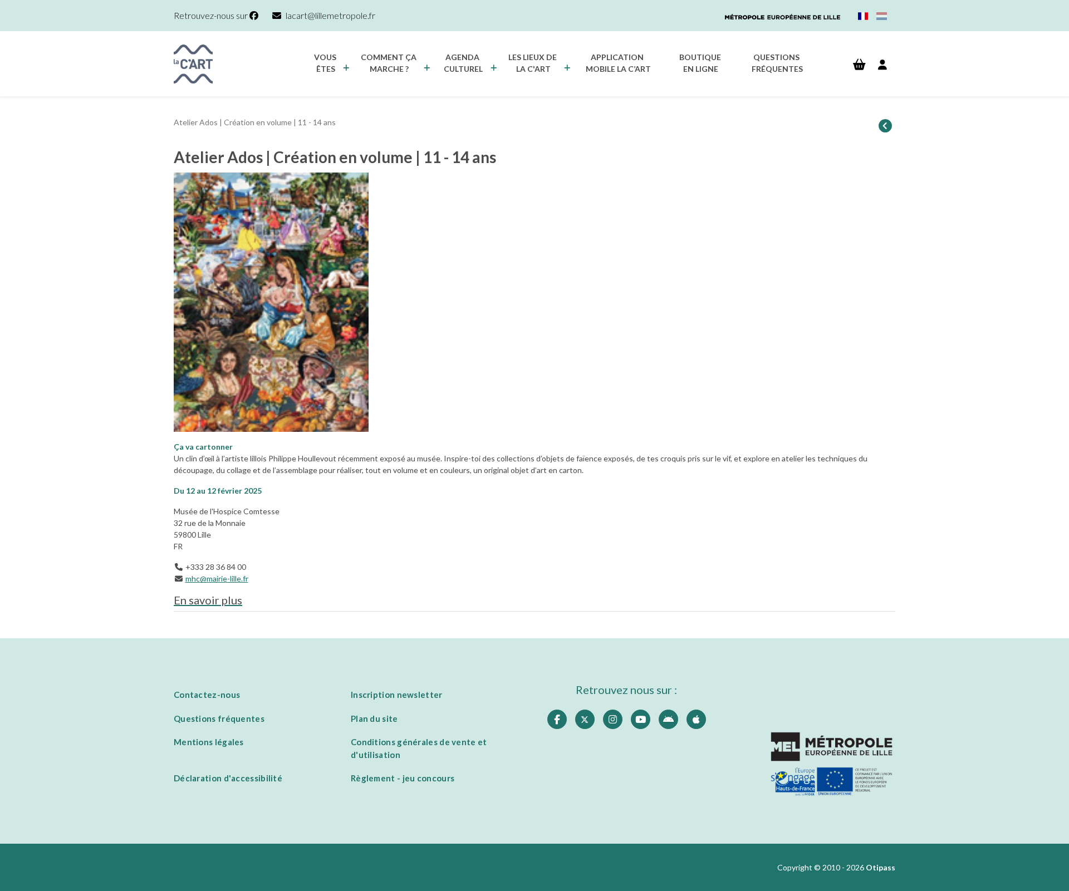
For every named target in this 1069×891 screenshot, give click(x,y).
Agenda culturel (463, 62)
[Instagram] (612, 719)
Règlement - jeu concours (402, 778)
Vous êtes (326, 62)
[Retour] (885, 126)
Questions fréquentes (777, 62)
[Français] (863, 16)
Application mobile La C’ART (618, 62)
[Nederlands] (881, 16)
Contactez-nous (207, 695)
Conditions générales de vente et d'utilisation (419, 748)
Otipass (880, 867)
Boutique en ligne (701, 62)
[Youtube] (640, 719)
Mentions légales (209, 742)
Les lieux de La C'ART (533, 62)
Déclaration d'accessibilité (228, 778)
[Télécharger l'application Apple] (696, 719)
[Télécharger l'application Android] (668, 719)
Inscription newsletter (397, 695)
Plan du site (374, 718)
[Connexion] (882, 65)
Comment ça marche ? (389, 62)
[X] (585, 719)
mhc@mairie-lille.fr (216, 578)
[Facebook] (557, 719)
